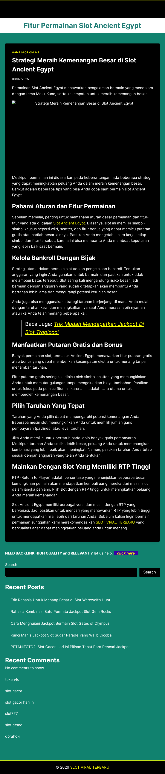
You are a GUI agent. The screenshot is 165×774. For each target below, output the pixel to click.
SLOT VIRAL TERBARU (89, 767)
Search (11, 564)
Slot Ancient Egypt (69, 223)
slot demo (13, 725)
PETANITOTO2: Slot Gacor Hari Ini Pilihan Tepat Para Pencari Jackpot (70, 647)
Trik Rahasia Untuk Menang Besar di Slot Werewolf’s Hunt (60, 600)
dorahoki (12, 736)
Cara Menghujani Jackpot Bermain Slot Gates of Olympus (60, 623)
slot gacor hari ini (20, 702)
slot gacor (13, 691)
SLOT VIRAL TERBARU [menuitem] (115, 522)
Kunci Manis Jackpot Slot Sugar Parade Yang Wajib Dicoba (61, 635)
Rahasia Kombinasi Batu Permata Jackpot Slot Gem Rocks (61, 611)
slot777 (11, 713)
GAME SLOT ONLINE (26, 52)
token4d (12, 679)
